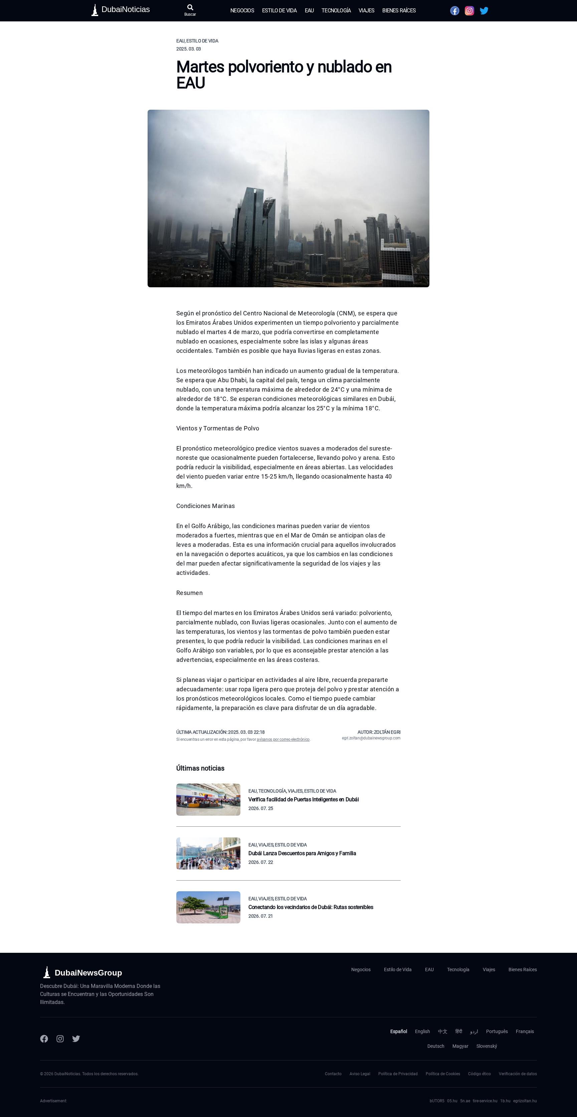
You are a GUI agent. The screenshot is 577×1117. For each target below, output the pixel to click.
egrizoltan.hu (525, 1101)
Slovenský (486, 1046)
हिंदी (458, 1031)
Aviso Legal (360, 1074)
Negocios (242, 10)
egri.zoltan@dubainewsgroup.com (371, 738)
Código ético (479, 1074)
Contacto (333, 1074)
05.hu (452, 1101)
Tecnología (336, 10)
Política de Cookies (443, 1074)
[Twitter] (76, 1039)
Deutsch (435, 1046)
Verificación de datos (518, 1074)
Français (525, 1031)
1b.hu (505, 1101)
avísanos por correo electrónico (283, 739)
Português (497, 1031)
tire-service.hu (485, 1101)
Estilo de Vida (279, 10)
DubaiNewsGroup (88, 972)
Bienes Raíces (399, 10)
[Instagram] (60, 1039)
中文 (442, 1031)
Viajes (366, 10)
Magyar (460, 1046)
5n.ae (465, 1101)
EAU (309, 10)
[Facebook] (44, 1039)
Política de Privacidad (398, 1074)
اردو (474, 1031)
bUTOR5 (437, 1101)
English (422, 1031)
